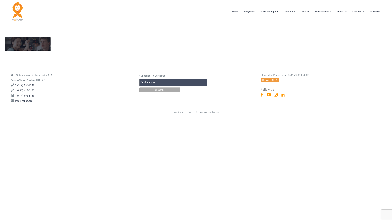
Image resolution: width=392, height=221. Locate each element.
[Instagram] (276, 95)
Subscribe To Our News (152, 75)
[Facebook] (262, 95)
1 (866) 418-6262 (24, 90)
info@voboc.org (24, 100)
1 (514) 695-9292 (24, 85)
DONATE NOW (269, 80)
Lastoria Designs (211, 112)
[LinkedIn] (283, 95)
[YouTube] (269, 95)
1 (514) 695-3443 (24, 95)
